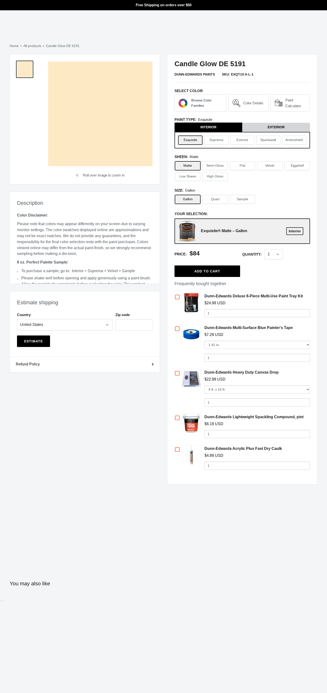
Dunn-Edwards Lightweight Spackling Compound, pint (254, 417)
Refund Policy (28, 364)
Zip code (122, 315)
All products (32, 46)
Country (24, 315)
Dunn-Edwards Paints (195, 74)
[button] (200, 103)
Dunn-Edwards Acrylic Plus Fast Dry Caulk (243, 448)
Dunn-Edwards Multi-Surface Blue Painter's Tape (248, 328)
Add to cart (207, 271)
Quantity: (252, 254)
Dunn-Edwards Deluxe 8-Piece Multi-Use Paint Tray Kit (253, 296)
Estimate (33, 341)
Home (14, 46)
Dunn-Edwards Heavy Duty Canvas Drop (241, 372)
